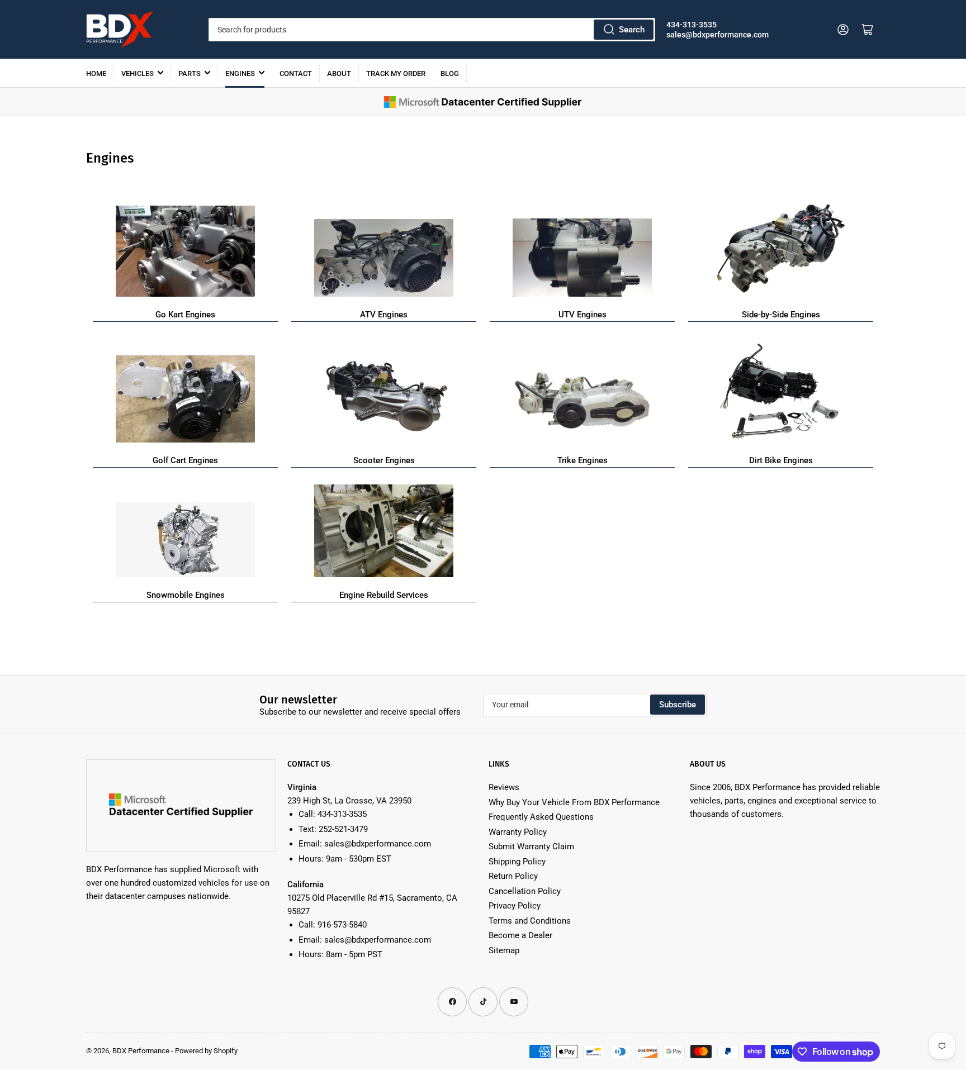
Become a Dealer (520, 935)
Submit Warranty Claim (531, 846)
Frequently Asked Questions (541, 817)
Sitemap (504, 950)
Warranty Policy (518, 832)
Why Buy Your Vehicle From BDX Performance (574, 802)
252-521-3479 (343, 829)
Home (96, 73)
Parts (189, 73)
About (339, 73)
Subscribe (677, 705)
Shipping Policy (517, 862)
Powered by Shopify (206, 1051)
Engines (240, 73)
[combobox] (432, 29)
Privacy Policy (515, 906)
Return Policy (513, 876)
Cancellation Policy (525, 891)
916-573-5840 (342, 925)
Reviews (504, 787)
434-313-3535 (691, 24)
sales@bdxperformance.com (717, 34)
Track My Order (395, 73)
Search (632, 30)
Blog (450, 73)
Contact (296, 73)
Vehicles (137, 73)
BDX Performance (140, 1051)
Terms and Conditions (530, 921)
